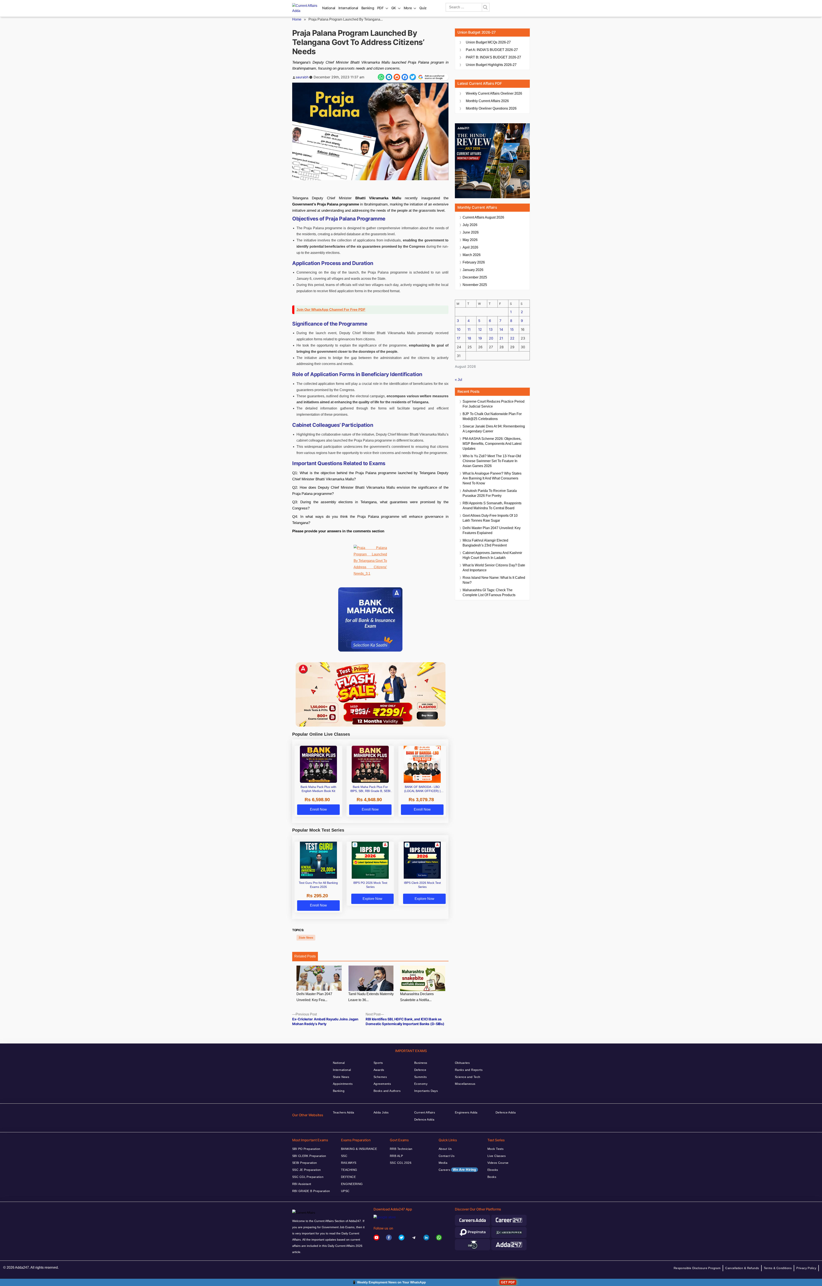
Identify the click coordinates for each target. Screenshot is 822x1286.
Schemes (380, 1077)
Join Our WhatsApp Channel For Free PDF (330, 309)
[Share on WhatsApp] (381, 77)
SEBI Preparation (304, 1162)
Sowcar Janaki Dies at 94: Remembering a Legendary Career (494, 428)
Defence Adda (424, 1119)
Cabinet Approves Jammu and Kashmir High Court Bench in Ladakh (492, 555)
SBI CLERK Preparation (309, 1156)
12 (480, 329)
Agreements (382, 1083)
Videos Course (497, 1162)
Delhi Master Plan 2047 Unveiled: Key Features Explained (492, 530)
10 (458, 329)
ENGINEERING (352, 1184)
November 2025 (475, 285)
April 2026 (470, 247)
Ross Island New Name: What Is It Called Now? (494, 580)
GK (393, 8)
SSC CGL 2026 (400, 1162)
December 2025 (475, 277)
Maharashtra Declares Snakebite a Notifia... (417, 997)
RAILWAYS (348, 1162)
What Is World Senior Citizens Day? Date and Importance (494, 567)
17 (458, 338)
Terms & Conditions (778, 1268)
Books (491, 1177)
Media (443, 1162)
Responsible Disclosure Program (697, 1268)
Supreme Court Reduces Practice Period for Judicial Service (493, 404)
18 (469, 338)
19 (480, 338)
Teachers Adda (343, 1112)
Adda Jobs (381, 1112)
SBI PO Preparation (306, 1149)
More (408, 8)
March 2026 (472, 255)
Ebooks (492, 1169)
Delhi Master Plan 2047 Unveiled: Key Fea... (314, 997)
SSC (344, 1156)
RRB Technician (401, 1149)
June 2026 (471, 232)
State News (306, 937)
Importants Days (426, 1091)
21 (501, 338)
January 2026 (473, 270)
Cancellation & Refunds (742, 1268)
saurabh (302, 77)
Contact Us (446, 1156)
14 (501, 329)
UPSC (345, 1191)
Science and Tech (467, 1077)
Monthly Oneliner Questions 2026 (491, 108)
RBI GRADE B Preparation (311, 1191)
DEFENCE (348, 1177)
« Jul (458, 379)
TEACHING (349, 1169)
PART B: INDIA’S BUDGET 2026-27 (493, 57)
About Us (445, 1149)
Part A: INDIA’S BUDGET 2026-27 (492, 50)
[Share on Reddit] (397, 77)
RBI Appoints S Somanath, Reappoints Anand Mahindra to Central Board (492, 505)
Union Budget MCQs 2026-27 (488, 42)
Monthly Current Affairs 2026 (487, 101)
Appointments (343, 1083)
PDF (380, 8)
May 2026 (470, 240)
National (328, 8)
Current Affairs (424, 1112)
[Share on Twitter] (413, 77)
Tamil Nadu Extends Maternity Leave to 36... (371, 997)
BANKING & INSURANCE (359, 1149)
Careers (457, 1169)
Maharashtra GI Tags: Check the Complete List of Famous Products (489, 592)
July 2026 (470, 225)
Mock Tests (495, 1149)
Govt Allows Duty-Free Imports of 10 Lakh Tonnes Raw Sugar (490, 518)
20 (491, 338)
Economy (420, 1083)
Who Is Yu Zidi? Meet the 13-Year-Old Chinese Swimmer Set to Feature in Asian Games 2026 (492, 461)
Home (296, 19)
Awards (379, 1070)
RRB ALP (396, 1156)
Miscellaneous (465, 1083)
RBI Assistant (301, 1184)
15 (512, 329)
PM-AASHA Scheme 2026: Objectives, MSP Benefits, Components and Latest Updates (492, 443)
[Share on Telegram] (389, 77)
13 (491, 329)
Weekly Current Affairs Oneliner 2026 (494, 93)
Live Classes (496, 1156)
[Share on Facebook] (405, 77)
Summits (420, 1077)
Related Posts (305, 956)
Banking (367, 8)
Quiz (423, 8)
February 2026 (474, 262)
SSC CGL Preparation (307, 1177)
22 (512, 338)
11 (469, 329)
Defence (420, 1070)
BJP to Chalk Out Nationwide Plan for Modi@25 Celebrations (492, 416)
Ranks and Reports (468, 1070)
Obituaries (462, 1062)
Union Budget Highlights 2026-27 (491, 65)
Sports (378, 1062)
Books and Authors (387, 1091)
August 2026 (483, 217)
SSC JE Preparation (306, 1169)
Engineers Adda (466, 1112)
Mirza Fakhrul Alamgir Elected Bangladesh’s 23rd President (485, 543)
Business (420, 1062)
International (348, 8)
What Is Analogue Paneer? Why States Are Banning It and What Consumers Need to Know (492, 478)
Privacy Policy (806, 1268)
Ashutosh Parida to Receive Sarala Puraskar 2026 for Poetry (490, 493)
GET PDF (508, 1282)
